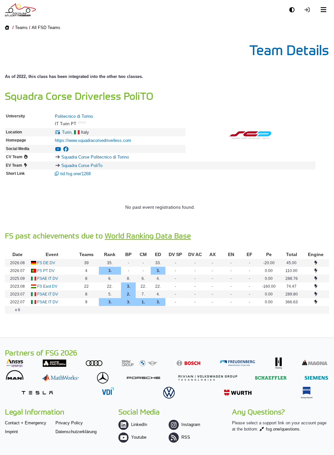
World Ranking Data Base (148, 235)
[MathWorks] (60, 378)
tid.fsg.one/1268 (75, 173)
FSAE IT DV (47, 278)
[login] (308, 10)
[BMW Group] (139, 363)
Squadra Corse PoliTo (81, 165)
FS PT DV (45, 270)
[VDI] (108, 391)
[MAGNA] (314, 362)
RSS (185, 437)
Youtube (138, 437)
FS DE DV (46, 263)
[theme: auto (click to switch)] (293, 10)
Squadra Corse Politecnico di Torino (95, 157)
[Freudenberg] (237, 363)
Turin (66, 132)
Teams (21, 27)
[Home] (20, 9)
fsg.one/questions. (283, 429)
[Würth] (237, 392)
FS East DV (47, 286)
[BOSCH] (188, 363)
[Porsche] (143, 378)
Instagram (190, 424)
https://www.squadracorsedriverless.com (93, 140)
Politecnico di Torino (74, 116)
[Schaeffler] (270, 378)
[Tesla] (37, 392)
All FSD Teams (46, 27)
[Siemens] (316, 378)
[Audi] (94, 363)
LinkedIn (139, 424)
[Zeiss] (306, 392)
